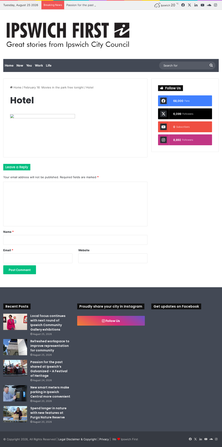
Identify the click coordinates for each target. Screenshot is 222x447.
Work (39, 65)
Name (8, 231)
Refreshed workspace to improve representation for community (49, 345)
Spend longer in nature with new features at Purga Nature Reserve (48, 412)
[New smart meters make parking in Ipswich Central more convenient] (15, 393)
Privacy (104, 439)
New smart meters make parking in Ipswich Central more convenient (50, 392)
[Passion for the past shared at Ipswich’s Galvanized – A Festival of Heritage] (15, 368)
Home (9, 65)
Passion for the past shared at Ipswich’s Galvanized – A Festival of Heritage (117, 5)
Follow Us (112, 321)
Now (19, 65)
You (29, 65)
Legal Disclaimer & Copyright (77, 439)
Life (48, 65)
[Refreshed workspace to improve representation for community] (15, 347)
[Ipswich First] (69, 34)
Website (84, 250)
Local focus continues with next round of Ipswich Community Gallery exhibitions (47, 323)
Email (8, 250)
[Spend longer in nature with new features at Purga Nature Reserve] (15, 414)
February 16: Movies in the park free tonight (54, 87)
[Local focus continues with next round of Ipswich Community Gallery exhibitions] (15, 322)
